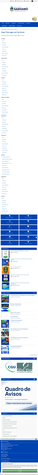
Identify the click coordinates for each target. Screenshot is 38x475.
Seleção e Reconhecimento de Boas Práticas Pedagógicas (20, 283)
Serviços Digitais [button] (12, 25)
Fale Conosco (19, 25)
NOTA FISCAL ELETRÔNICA (9, 238)
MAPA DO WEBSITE (9, 243)
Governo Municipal (5, 47)
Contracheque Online (5, 169)
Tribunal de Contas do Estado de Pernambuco (10, 421)
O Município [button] (7, 23)
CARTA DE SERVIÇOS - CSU (28, 217)
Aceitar (20, 469)
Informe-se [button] (28, 23)
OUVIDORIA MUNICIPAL (10, 222)
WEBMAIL (28, 238)
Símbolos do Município (4, 455)
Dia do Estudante (14, 316)
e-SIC (28, 222)
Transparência (4, 51)
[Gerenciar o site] (36, 439)
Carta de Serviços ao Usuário (7, 159)
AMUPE (4, 417)
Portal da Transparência (5, 460)
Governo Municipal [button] (21, 23)
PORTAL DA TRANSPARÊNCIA (10, 217)
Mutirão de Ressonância (15, 304)
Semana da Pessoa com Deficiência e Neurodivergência (22, 295)
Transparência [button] (4, 25)
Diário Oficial (4, 165)
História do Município (4, 454)
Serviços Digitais (5, 53)
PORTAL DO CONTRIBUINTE (28, 233)
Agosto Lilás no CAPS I (15, 312)
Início (3, 23)
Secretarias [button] (14, 23)
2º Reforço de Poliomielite (16, 320)
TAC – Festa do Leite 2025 (16, 266)
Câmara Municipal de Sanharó (7, 415)
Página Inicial (4, 29)
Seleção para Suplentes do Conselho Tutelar (20, 274)
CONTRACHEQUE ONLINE (9, 233)
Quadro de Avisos (5, 167)
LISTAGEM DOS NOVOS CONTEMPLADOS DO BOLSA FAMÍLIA (21, 259)
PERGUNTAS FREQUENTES (28, 243)
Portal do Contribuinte (5, 171)
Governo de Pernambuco (7, 419)
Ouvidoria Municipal (5, 161)
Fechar (20, 471)
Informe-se (4, 49)
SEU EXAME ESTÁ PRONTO (16, 346)
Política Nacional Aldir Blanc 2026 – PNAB (19, 251)
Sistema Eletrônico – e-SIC (6, 163)
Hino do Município (4, 456)
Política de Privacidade (17, 467)
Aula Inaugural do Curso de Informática (19, 329)
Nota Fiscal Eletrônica (5, 174)
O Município (4, 42)
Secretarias (4, 44)
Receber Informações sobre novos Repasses (10, 436)
